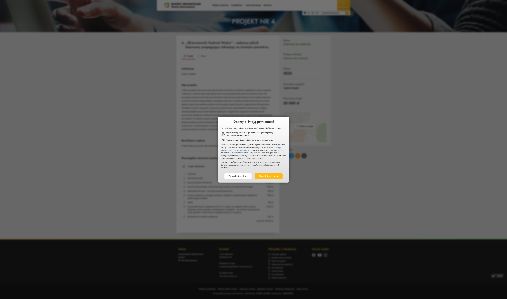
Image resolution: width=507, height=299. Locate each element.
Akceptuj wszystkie (269, 176)
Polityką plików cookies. (242, 150)
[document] (253, 150)
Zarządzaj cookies (238, 176)
